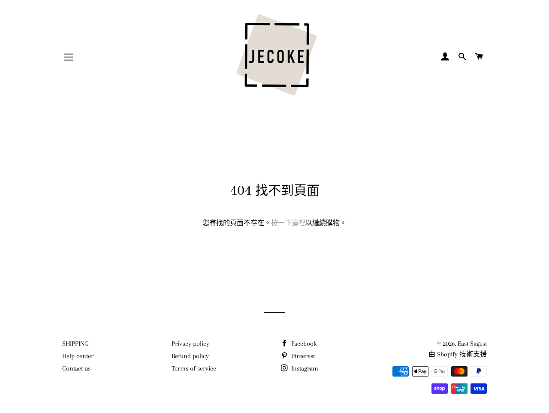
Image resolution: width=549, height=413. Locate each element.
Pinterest (302, 356)
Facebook (303, 343)
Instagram (304, 368)
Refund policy (190, 356)
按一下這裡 (288, 223)
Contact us (76, 368)
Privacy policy (190, 343)
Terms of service (194, 368)
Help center (78, 356)
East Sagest (472, 343)
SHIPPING (75, 343)
